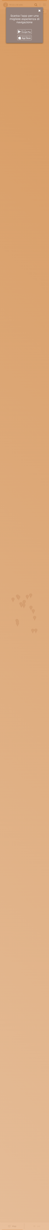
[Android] (24, 31)
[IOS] (24, 37)
